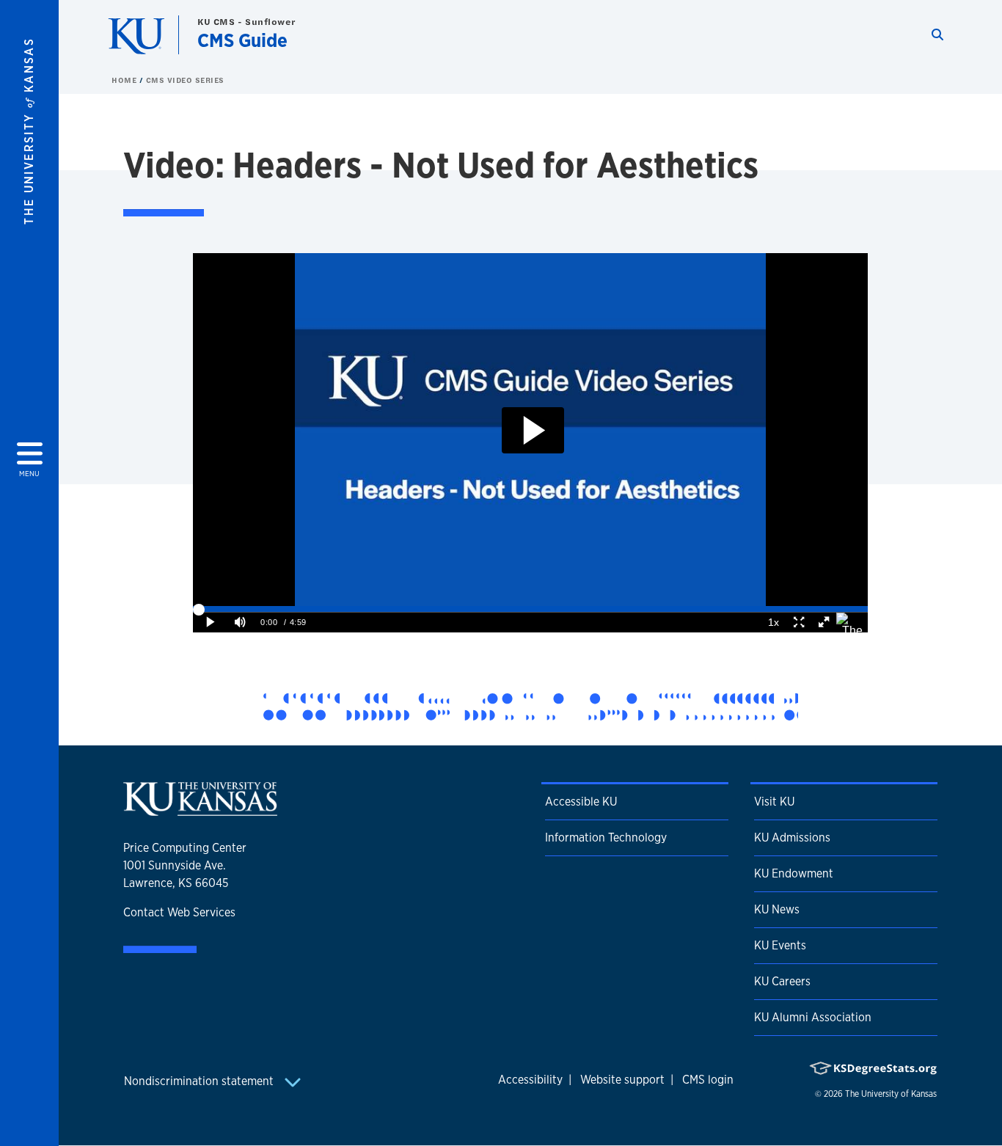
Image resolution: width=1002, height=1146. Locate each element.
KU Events (780, 945)
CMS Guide (242, 40)
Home (125, 80)
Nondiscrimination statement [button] (200, 1081)
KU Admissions (792, 837)
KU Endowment (793, 873)
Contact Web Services (179, 912)
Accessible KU (581, 801)
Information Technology (606, 837)
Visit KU (774, 801)
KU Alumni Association (812, 1017)
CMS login (708, 1079)
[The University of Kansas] (200, 809)
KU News (777, 909)
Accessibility (530, 1079)
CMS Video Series (185, 80)
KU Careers (782, 981)
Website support (622, 1079)
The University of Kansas (891, 1094)
